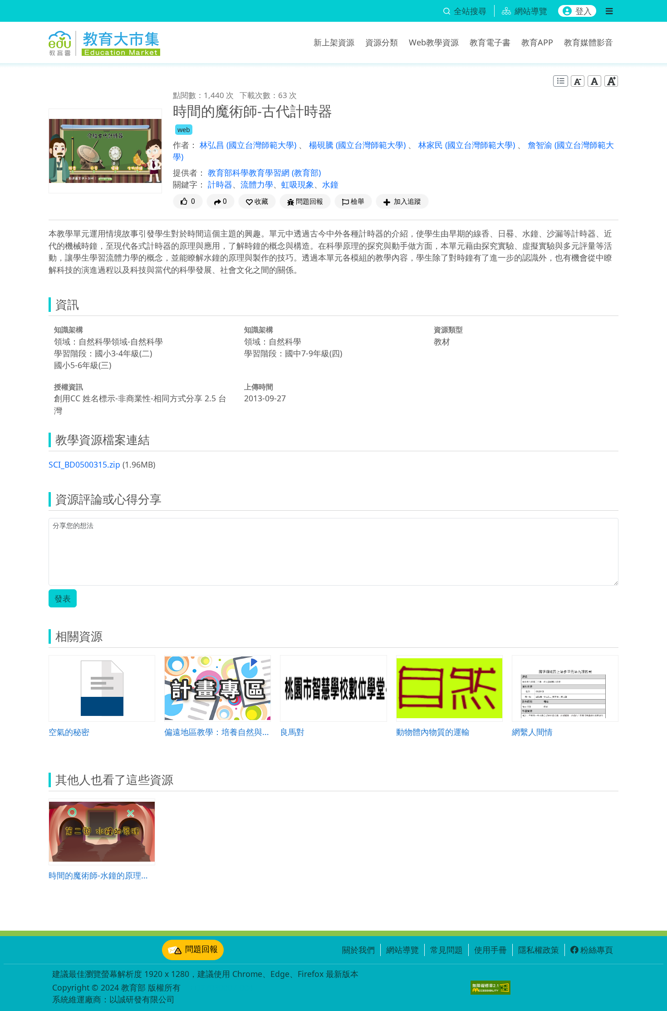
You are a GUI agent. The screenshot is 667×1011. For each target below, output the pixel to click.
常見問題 (446, 949)
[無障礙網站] (490, 988)
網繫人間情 (532, 731)
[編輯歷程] (560, 81)
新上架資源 (334, 42)
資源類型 (448, 330)
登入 (583, 10)
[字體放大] (611, 81)
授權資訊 (68, 387)
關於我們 (358, 949)
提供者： (189, 172)
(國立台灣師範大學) (262, 144)
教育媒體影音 (588, 42)
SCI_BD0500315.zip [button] (84, 464)
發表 (62, 598)
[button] (257, 201)
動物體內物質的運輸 (433, 731)
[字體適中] (594, 81)
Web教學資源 (434, 42)
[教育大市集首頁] (104, 40)
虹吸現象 (297, 184)
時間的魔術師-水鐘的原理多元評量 (102, 875)
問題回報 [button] (309, 201)
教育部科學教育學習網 (250, 172)
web (183, 129)
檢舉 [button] (357, 201)
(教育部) (306, 172)
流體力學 (256, 184)
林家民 (431, 144)
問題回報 (201, 948)
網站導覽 (402, 949)
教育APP (537, 42)
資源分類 (381, 42)
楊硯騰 (322, 144)
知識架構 (68, 330)
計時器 (220, 184)
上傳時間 (258, 387)
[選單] (609, 11)
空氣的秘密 (69, 731)
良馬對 (292, 731)
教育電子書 (490, 42)
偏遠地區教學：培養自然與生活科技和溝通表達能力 (217, 731)
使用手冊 (490, 949)
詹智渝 (541, 144)
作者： (185, 144)
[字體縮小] (577, 81)
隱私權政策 (538, 949)
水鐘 (330, 184)
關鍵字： (189, 184)
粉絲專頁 (596, 949)
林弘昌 (213, 144)
